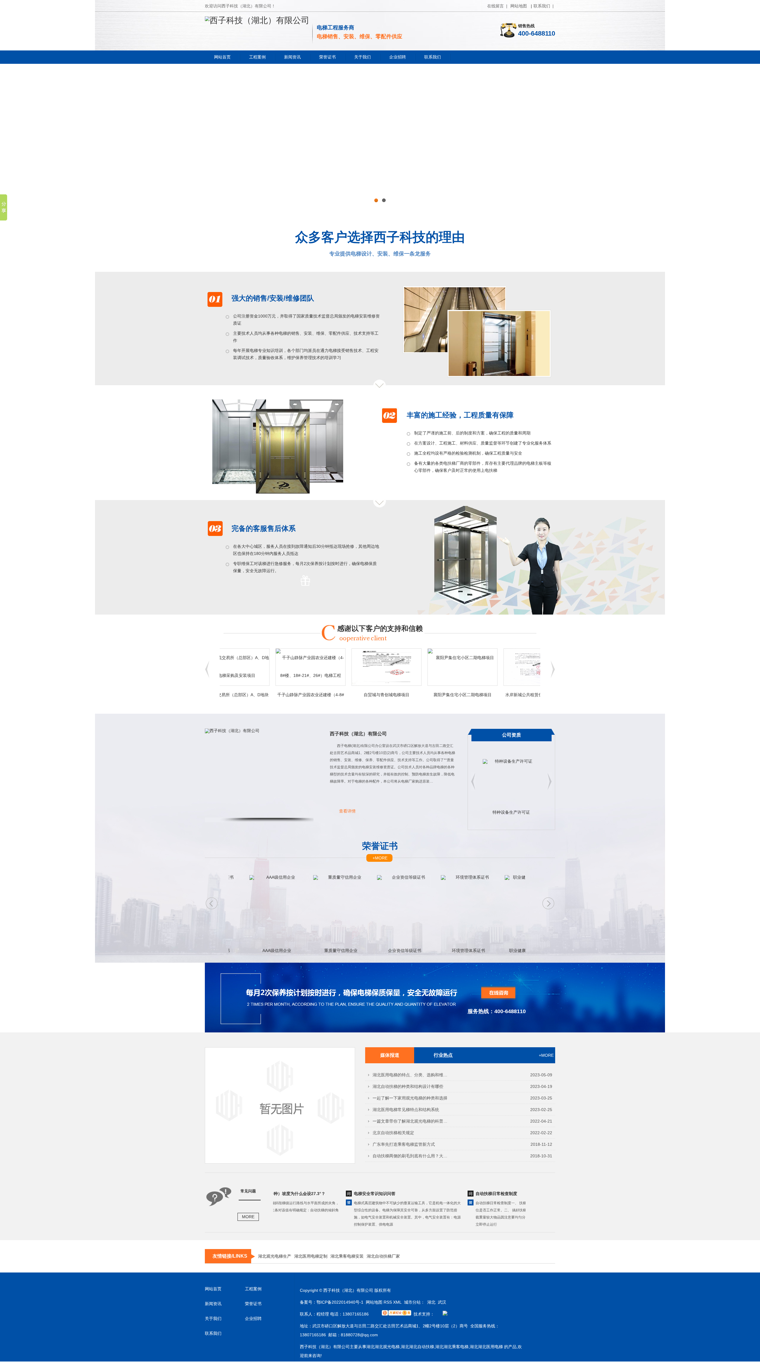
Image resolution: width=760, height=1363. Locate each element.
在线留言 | (497, 6)
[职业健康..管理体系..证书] (500, 911)
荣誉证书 (327, 57)
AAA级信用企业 (244, 950)
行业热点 (443, 1055)
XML (397, 1302)
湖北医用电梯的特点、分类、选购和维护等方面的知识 (412, 1074)
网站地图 (518, 6)
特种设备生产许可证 (511, 812)
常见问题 (248, 1191)
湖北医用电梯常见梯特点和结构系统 (406, 1109)
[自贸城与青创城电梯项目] (354, 667)
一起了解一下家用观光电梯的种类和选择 (410, 1098)
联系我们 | (543, 6)
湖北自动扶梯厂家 (383, 1256)
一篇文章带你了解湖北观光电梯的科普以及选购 (412, 1121)
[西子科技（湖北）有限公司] (257, 20)
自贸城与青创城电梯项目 (354, 694)
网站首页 (222, 57)
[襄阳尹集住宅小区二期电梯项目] (430, 667)
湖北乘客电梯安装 (347, 1256)
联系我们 (432, 57)
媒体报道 (389, 1055)
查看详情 (347, 811)
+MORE (380, 858)
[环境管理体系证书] (436, 911)
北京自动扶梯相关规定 (393, 1132)
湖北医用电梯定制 (310, 1256)
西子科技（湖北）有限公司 (358, 734)
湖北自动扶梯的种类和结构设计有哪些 (408, 1086)
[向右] (207, 677)
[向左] (552, 677)
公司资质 (511, 734)
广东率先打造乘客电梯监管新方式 (404, 1144)
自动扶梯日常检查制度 (464, 1193)
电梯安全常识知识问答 (342, 1193)
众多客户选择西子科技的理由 (380, 237)
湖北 (431, 1302)
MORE (248, 1216)
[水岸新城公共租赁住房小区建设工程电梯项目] (506, 667)
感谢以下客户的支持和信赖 (380, 628)
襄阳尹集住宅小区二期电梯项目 (430, 694)
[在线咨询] (488, 997)
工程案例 (257, 57)
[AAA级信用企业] (245, 911)
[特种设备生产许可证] (511, 784)
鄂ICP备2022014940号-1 (339, 1302)
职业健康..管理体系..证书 (500, 950)
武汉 (442, 1302)
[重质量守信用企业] (309, 911)
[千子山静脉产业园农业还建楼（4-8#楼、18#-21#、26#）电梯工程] (278, 667)
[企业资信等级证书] (372, 911)
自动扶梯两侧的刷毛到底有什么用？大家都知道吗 (412, 1155)
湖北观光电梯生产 (274, 1256)
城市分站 (412, 1302)
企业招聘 (397, 57)
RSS (388, 1302)
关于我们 (362, 57)
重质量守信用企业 (308, 950)
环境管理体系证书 (436, 950)
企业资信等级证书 (372, 950)
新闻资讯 (292, 57)
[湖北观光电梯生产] (380, 138)
